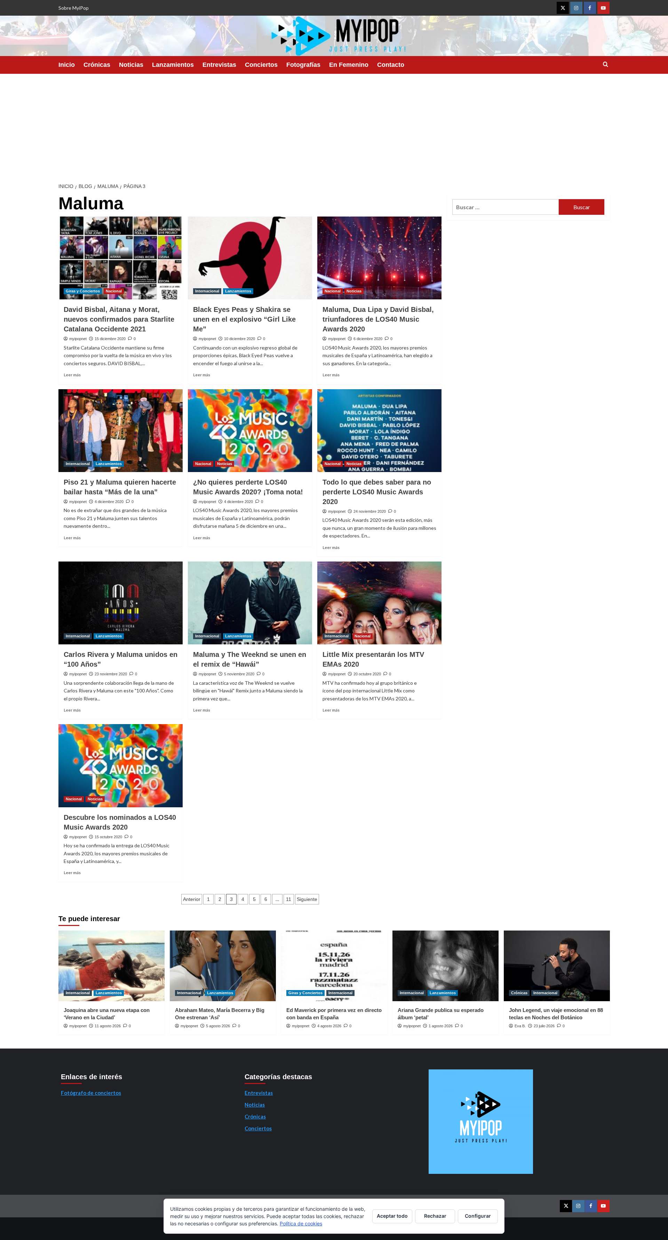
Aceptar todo (392, 1216)
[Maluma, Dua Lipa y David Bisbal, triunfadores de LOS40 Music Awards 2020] (379, 258)
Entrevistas (219, 64)
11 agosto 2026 (108, 1026)
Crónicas (97, 64)
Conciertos (261, 64)
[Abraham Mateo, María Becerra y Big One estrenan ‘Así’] (223, 966)
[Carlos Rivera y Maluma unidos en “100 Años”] (120, 603)
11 (288, 899)
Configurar (478, 1216)
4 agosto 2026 (329, 1026)
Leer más (72, 374)
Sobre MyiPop (73, 8)
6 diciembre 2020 (367, 339)
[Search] (605, 64)
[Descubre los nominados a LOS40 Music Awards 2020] (120, 765)
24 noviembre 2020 (369, 511)
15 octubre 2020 (108, 837)
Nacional (114, 291)
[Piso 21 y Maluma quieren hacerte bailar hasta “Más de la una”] (120, 430)
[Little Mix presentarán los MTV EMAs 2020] (379, 603)
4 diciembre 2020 (109, 502)
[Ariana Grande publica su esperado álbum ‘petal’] (445, 966)
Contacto (390, 64)
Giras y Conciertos (83, 291)
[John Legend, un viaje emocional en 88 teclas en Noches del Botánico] (557, 966)
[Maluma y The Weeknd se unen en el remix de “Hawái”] (250, 603)
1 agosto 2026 (441, 1026)
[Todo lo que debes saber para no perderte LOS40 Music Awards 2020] (379, 430)
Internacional (207, 291)
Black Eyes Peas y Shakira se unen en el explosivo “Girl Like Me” (244, 319)
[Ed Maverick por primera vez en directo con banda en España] (334, 966)
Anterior (191, 899)
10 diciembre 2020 (239, 339)
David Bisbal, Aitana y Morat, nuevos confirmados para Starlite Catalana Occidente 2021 (119, 319)
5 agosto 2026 (218, 1026)
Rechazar (435, 1216)
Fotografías (303, 64)
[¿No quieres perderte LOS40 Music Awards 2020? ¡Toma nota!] (250, 430)
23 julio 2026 (544, 1026)
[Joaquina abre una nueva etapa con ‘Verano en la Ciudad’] (111, 966)
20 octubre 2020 (367, 674)
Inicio (66, 64)
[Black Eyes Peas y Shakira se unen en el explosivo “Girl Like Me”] (250, 258)
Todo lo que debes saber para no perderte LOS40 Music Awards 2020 (377, 491)
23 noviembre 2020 (111, 674)
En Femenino (348, 64)
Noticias (131, 64)
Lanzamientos (173, 64)
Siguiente (307, 899)
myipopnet (78, 339)
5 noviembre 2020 (239, 674)
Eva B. (520, 1026)
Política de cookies (301, 1223)
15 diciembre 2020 (110, 339)
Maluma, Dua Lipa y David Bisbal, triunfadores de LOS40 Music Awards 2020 (378, 319)
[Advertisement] (334, 126)
